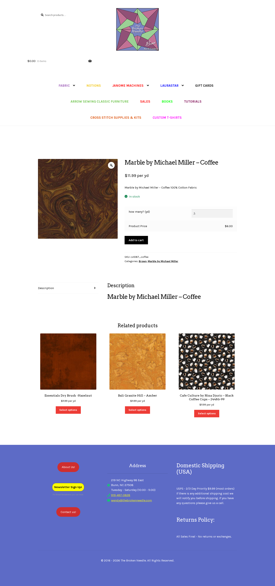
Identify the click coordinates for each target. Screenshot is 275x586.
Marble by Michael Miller (163, 261)
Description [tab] (46, 288)
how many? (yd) (139, 211)
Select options (68, 410)
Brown (143, 261)
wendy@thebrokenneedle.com (131, 500)
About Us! (68, 467)
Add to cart (136, 240)
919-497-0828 (120, 495)
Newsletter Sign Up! (68, 487)
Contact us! (68, 512)
